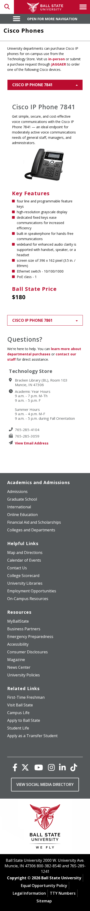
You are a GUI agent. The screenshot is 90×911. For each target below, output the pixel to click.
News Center (18, 667)
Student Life (18, 728)
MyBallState (18, 621)
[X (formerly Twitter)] (25, 767)
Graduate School (22, 499)
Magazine (16, 659)
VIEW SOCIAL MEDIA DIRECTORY (45, 784)
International (19, 507)
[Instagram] (51, 767)
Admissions (17, 491)
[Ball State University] (45, 827)
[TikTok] (73, 767)
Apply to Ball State (23, 720)
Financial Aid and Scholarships (34, 522)
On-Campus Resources (27, 598)
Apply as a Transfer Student (32, 735)
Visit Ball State (20, 705)
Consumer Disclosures (27, 652)
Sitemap (44, 901)
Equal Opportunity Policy (44, 885)
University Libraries (24, 583)
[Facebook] (14, 767)
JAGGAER (58, 64)
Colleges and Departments (31, 530)
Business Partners (23, 629)
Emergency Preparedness (30, 636)
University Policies (23, 675)
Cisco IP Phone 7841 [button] (32, 84)
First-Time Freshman (26, 697)
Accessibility (18, 644)
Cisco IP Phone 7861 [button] (32, 320)
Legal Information (29, 893)
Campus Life (18, 712)
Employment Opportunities (31, 591)
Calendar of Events (24, 560)
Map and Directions (24, 552)
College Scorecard (23, 575)
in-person (56, 59)
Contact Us (17, 568)
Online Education (22, 514)
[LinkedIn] (62, 767)
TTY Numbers (63, 893)
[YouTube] (38, 767)
